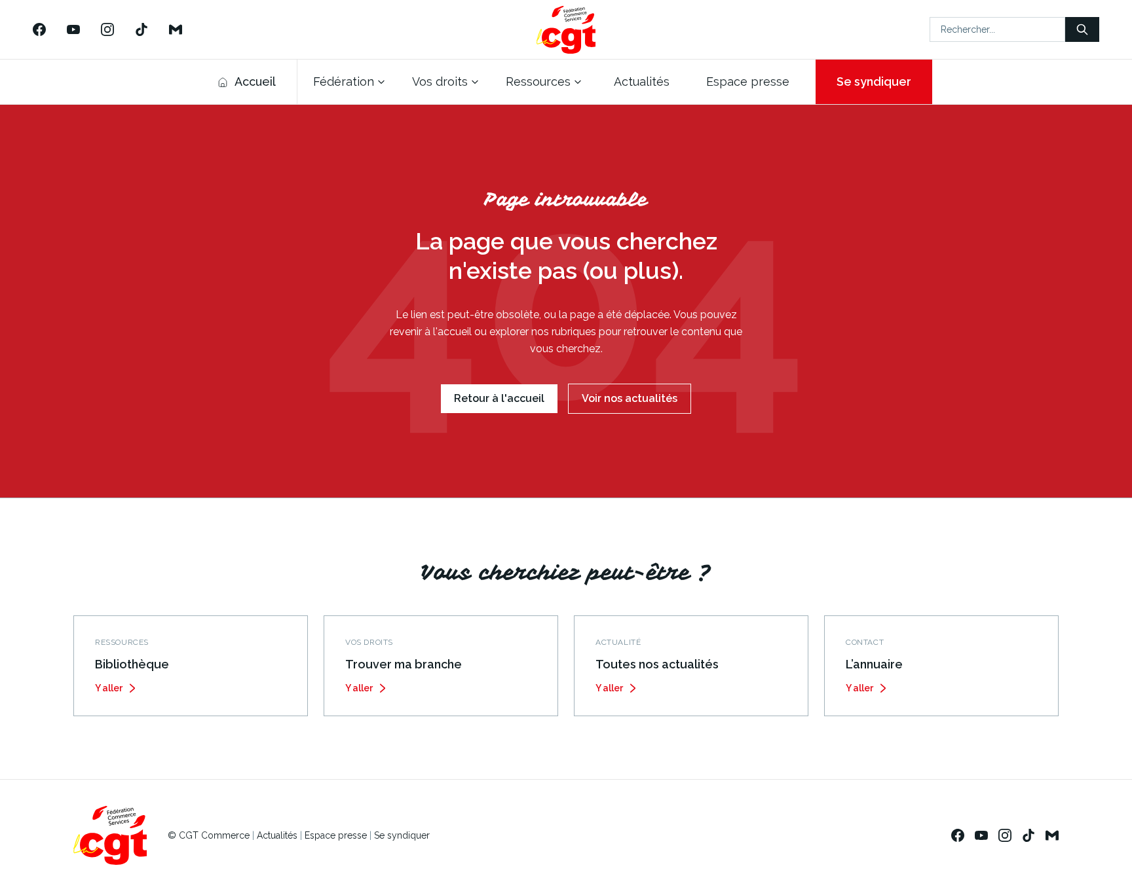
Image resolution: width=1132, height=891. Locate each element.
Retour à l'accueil (499, 398)
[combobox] (997, 29)
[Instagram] (107, 29)
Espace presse (336, 835)
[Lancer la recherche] (1082, 29)
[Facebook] (39, 29)
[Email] (175, 29)
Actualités (277, 835)
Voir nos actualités (629, 398)
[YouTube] (73, 29)
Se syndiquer (874, 81)
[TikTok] (141, 29)
